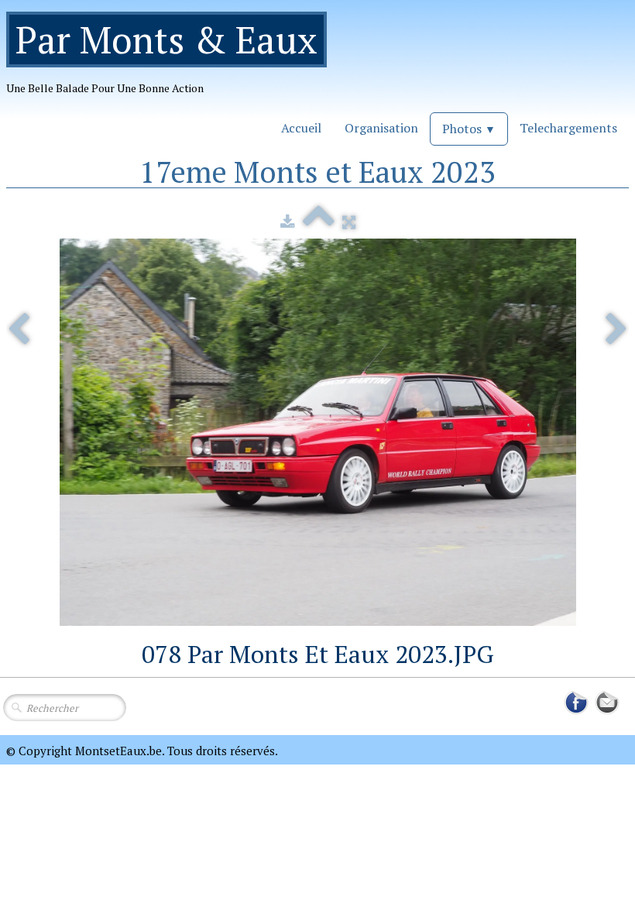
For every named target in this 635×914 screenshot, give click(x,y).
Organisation (381, 127)
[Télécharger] (287, 221)
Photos (469, 128)
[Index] (318, 221)
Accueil (301, 127)
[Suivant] (616, 330)
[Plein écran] (348, 221)
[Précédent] (18, 330)
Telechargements (568, 127)
